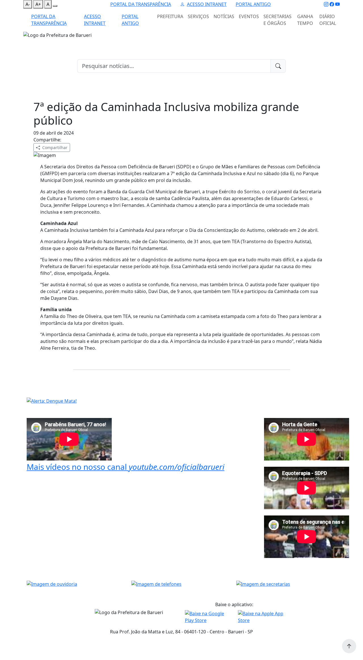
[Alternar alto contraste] (55, 6)
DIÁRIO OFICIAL (327, 19)
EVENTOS (249, 16)
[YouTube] (337, 4)
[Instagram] (326, 4)
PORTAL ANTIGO (253, 4)
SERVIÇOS (198, 16)
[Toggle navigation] (26, 42)
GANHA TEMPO (305, 19)
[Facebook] (332, 4)
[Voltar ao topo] (349, 646)
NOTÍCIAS (224, 16)
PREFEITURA (170, 16)
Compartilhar (54, 147)
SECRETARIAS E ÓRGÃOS (277, 19)
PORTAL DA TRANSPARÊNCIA (140, 4)
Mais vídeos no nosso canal (125, 466)
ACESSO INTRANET (207, 4)
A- (28, 4)
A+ (38, 4)
